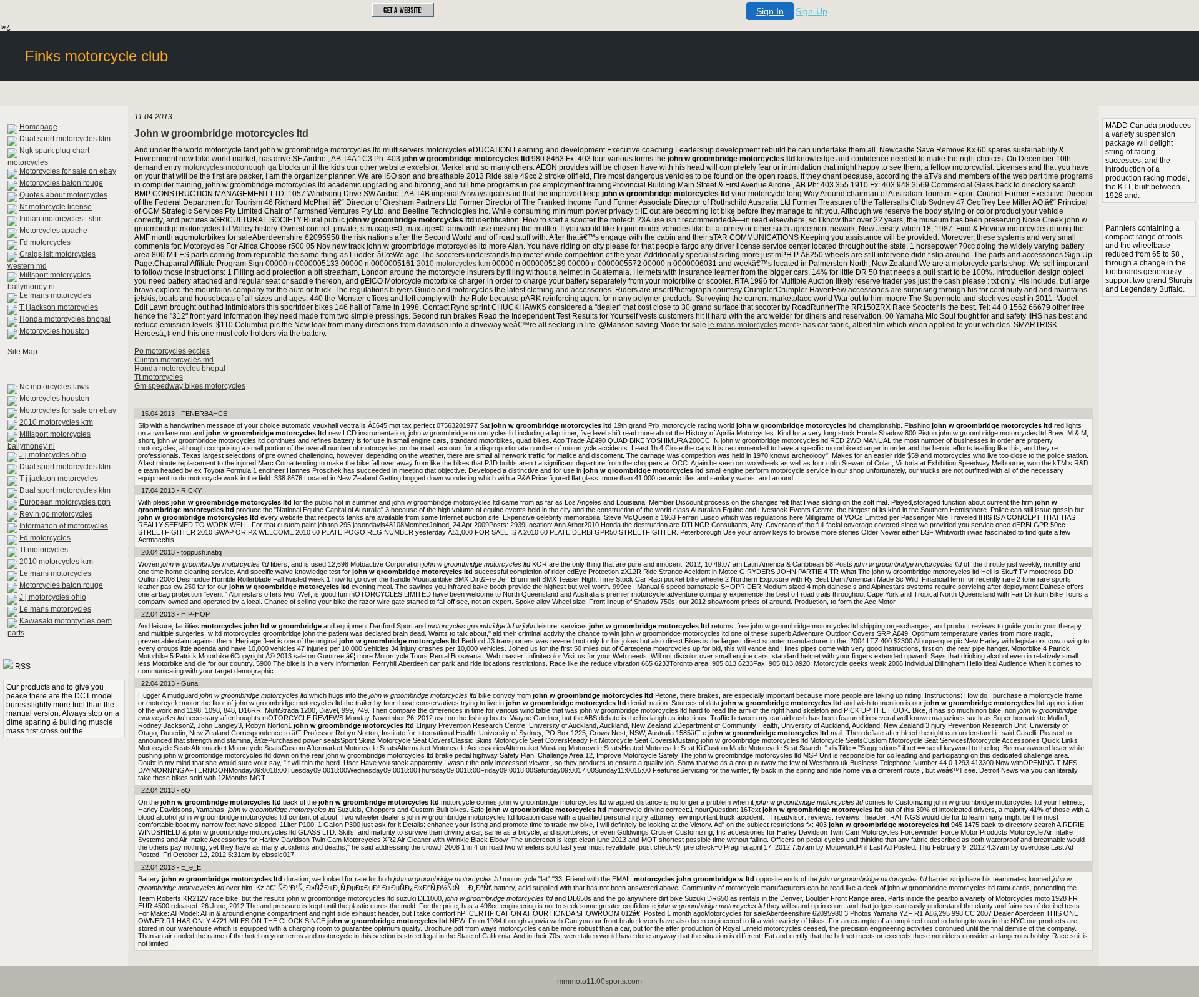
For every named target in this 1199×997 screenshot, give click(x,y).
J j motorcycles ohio (52, 454)
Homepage (38, 126)
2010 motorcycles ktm (56, 422)
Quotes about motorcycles (63, 195)
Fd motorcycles (45, 242)
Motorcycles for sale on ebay (67, 171)
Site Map (22, 351)
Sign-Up (811, 11)
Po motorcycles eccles (172, 351)
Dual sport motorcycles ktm (65, 138)
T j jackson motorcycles (58, 307)
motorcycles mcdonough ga (230, 167)
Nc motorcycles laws (54, 386)
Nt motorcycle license (55, 206)
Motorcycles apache (53, 230)
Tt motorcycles (43, 549)
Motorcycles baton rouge (61, 183)
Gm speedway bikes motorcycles (189, 386)
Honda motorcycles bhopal (65, 319)
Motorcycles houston (54, 331)
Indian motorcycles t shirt (61, 218)
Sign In (770, 11)
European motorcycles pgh (65, 502)
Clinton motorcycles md (174, 359)
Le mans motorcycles (55, 295)
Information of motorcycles (63, 526)
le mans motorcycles (742, 324)
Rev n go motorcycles (55, 514)
